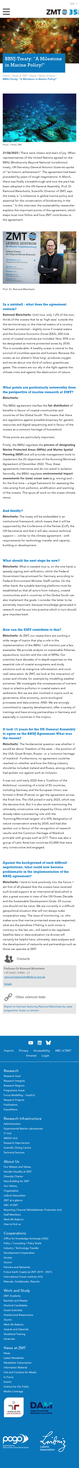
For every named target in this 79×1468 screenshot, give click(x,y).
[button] (73, 4)
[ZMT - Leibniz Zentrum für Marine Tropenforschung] (61, 12)
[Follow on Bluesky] (48, 1042)
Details (8, 984)
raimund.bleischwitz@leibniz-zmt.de (24, 977)
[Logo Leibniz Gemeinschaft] (53, 1441)
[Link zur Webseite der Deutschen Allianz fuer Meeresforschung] (53, 1408)
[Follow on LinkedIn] (39, 1042)
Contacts (23, 959)
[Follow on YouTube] (30, 1042)
